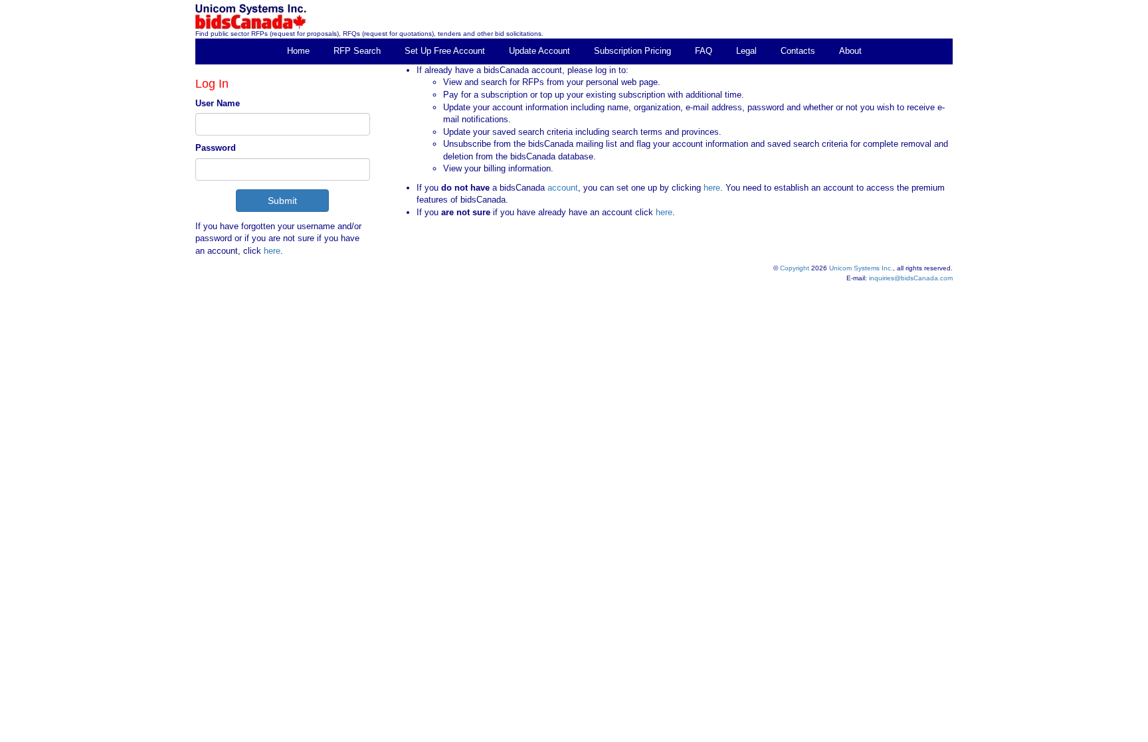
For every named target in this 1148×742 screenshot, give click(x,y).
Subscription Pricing (632, 51)
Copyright (794, 268)
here (272, 251)
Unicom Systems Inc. (861, 268)
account (561, 188)
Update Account (539, 51)
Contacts (798, 51)
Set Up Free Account (445, 51)
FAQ (703, 51)
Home (298, 51)
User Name (217, 103)
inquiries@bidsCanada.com (911, 278)
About (850, 51)
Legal (746, 51)
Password (215, 148)
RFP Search (357, 51)
